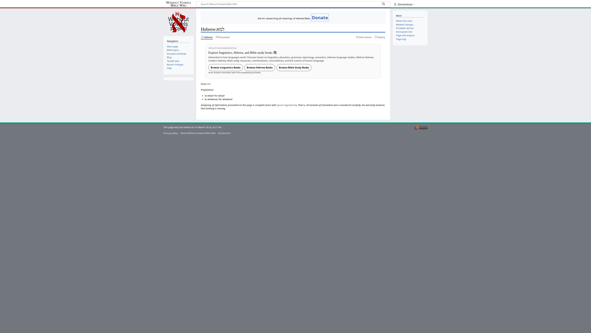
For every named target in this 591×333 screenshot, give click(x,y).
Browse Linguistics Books (226, 67)
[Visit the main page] (178, 22)
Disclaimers (224, 133)
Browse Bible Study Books (294, 67)
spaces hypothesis (286, 105)
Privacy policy (170, 133)
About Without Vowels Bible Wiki (198, 133)
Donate (320, 17)
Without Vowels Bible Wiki (178, 4)
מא (208, 83)
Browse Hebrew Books (260, 67)
